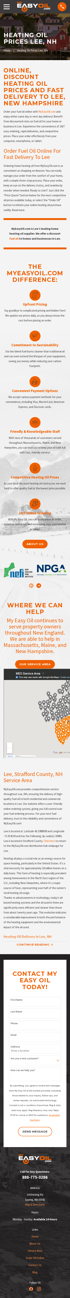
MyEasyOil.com (47, 111)
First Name (17, 999)
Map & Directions (35, 1204)
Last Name (16, 1011)
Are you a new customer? (25, 1058)
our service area (35, 664)
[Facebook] (31, 1289)
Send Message (34, 1131)
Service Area (35, 1250)
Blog (35, 1272)
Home (35, 1236)
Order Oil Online (35, 1258)
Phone (14, 1023)
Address (15, 1046)
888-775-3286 (35, 1177)
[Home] (33, 7)
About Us (34, 1243)
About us (35, 544)
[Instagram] (39, 1289)
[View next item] (38, 585)
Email (13, 1035)
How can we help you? (23, 1070)
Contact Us (35, 1265)
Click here (49, 841)
